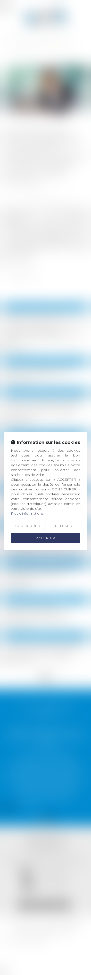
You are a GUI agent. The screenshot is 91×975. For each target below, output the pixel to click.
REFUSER (63, 526)
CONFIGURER (27, 526)
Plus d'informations (27, 513)
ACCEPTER (45, 538)
